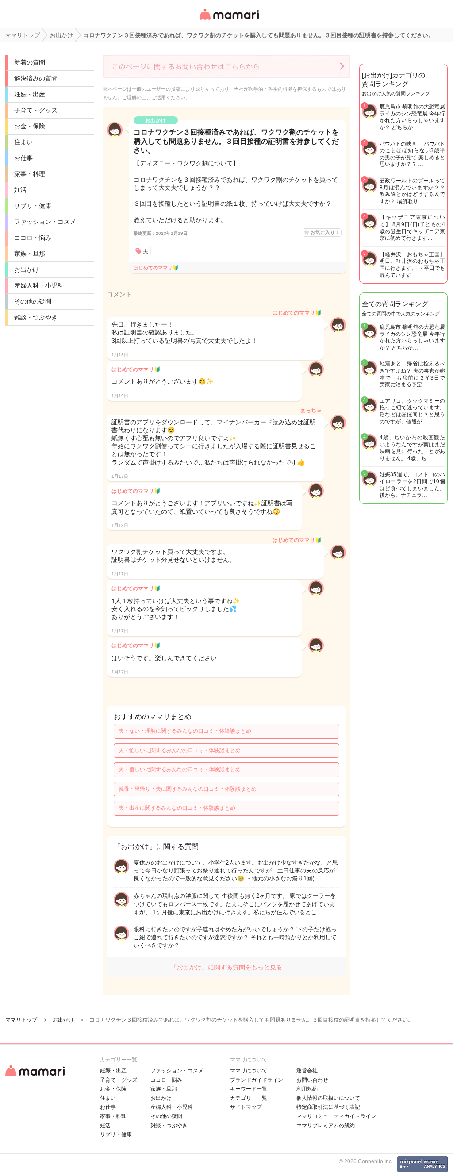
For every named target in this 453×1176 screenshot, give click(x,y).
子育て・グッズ (36, 110)
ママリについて (248, 1071)
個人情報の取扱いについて (328, 1098)
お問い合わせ (312, 1080)
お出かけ (26, 269)
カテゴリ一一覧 (248, 1098)
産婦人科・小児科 (39, 285)
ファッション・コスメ (45, 221)
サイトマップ (246, 1107)
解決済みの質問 (36, 78)
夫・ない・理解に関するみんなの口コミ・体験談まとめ (185, 731)
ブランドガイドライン (256, 1080)
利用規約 (307, 1089)
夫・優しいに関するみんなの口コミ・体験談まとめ (180, 769)
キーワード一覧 (248, 1089)
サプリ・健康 (32, 205)
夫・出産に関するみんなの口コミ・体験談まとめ (177, 808)
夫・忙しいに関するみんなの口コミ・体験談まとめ (180, 750)
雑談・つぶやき (36, 317)
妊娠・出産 (29, 94)
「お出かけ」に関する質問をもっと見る (226, 967)
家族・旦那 (29, 253)
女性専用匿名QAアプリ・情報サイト (229, 20)
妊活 (20, 189)
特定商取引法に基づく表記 (328, 1107)
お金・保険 (29, 126)
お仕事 (23, 157)
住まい (23, 142)
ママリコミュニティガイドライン (336, 1116)
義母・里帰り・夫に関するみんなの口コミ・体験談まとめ (188, 789)
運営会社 (307, 1071)
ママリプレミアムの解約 (325, 1125)
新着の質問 (29, 62)
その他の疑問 (32, 301)
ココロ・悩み (32, 237)
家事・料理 (29, 173)
